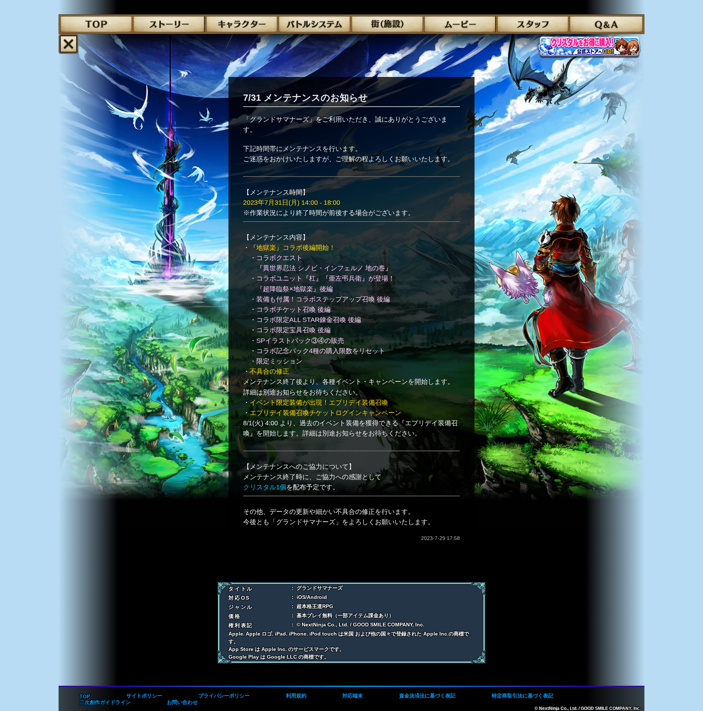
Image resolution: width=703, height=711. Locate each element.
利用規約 (296, 696)
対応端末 (352, 696)
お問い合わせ (182, 702)
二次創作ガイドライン (105, 702)
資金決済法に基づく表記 (427, 696)
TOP (84, 696)
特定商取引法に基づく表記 (522, 696)
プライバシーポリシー (224, 696)
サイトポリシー (144, 696)
